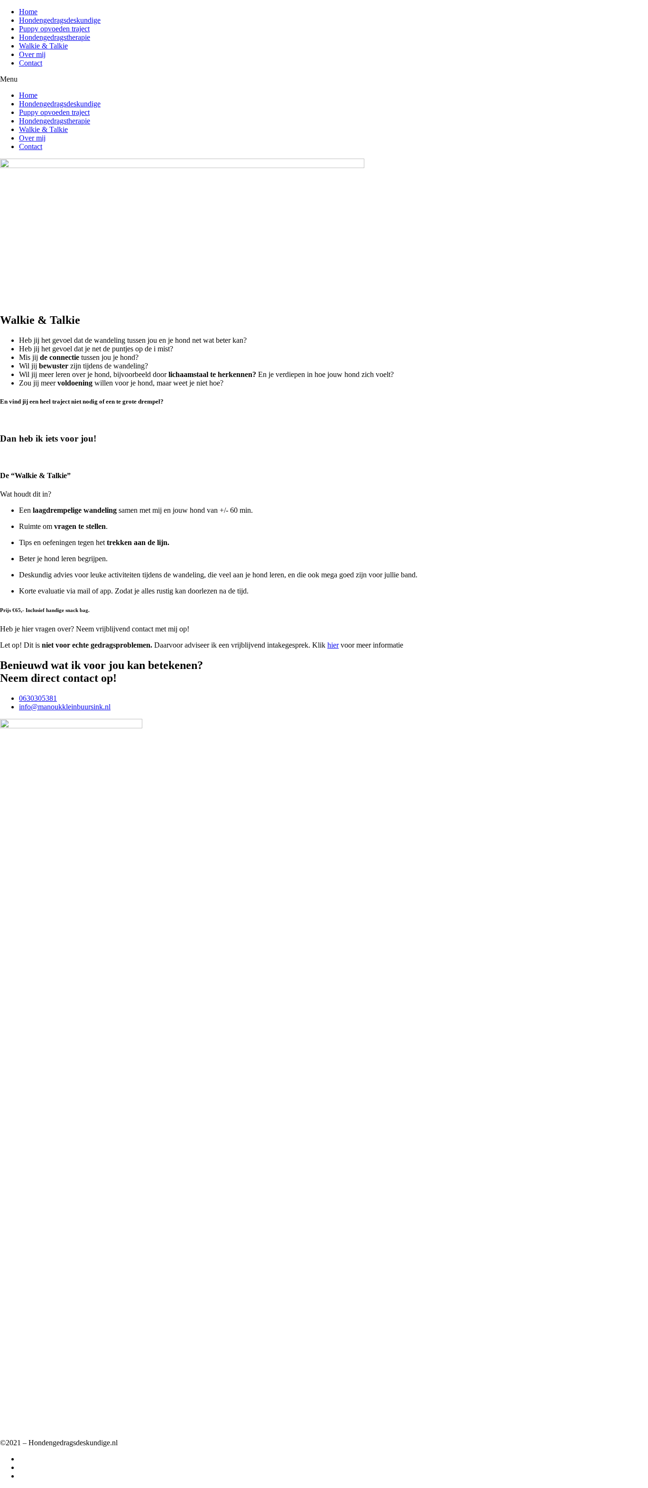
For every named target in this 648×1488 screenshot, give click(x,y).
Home (28, 12)
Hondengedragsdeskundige (60, 20)
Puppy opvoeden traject (54, 29)
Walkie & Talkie (43, 46)
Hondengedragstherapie (54, 37)
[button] (324, 79)
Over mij (32, 54)
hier (333, 645)
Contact (30, 63)
